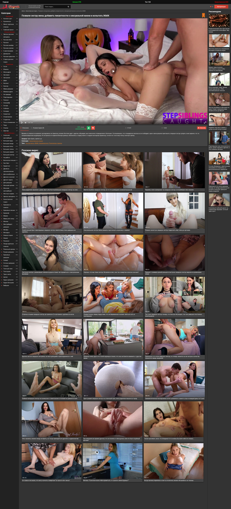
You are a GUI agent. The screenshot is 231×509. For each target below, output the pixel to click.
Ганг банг (6, 163)
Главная (5, 2)
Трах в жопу (7, 274)
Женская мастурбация (7, 189)
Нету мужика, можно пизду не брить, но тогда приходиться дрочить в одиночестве (50, 439)
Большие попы (8, 146)
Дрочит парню (8, 180)
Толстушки (6, 271)
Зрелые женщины (9, 196)
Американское (43, 143)
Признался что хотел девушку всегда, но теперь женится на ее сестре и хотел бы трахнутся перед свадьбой (172, 357)
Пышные (6, 241)
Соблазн (6, 108)
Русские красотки (9, 56)
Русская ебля (7, 40)
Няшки (5, 238)
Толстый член (7, 269)
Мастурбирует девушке (7, 225)
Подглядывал (7, 97)
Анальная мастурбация (7, 136)
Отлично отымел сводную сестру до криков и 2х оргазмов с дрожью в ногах (48, 314)
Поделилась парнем (55, 143)
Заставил (6, 75)
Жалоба (202, 128)
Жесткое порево (8, 194)
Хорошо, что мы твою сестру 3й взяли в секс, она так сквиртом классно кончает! (111, 272)
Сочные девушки (8, 263)
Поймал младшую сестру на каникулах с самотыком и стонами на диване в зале (49, 398)
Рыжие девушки (8, 252)
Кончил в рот (7, 18)
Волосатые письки (9, 160)
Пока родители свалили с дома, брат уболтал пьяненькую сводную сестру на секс (50, 190)
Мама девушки (8, 89)
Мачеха (5, 221)
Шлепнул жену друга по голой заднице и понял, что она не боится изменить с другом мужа (112, 357)
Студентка (6, 119)
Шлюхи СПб (77, 2)
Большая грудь (8, 141)
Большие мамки (8, 152)
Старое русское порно (8, 60)
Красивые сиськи (9, 210)
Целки (5, 277)
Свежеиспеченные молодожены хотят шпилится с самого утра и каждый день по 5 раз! (174, 398)
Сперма (5, 266)
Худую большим (8, 282)
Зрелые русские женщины (8, 35)
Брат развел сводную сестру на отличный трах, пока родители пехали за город (110, 398)
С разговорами (8, 51)
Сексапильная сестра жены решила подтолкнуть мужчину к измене (107, 230)
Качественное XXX (221, 2)
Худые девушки (8, 280)
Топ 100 (148, 2)
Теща (5, 125)
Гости (5, 66)
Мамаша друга (8, 91)
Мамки (5, 216)
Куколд (5, 86)
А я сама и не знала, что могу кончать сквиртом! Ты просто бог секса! (46, 480)
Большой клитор (8, 155)
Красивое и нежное (7, 206)
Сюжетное (6, 114)
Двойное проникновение (8, 170)
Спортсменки (7, 117)
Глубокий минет (8, 30)
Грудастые (6, 166)
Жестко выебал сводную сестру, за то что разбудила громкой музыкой (108, 190)
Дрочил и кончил (9, 177)
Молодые (6, 232)
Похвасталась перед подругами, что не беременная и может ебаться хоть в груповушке (109, 315)
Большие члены (8, 149)
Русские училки (8, 48)
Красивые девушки (6, 256)
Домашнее (6, 54)
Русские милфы (8, 45)
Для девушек (7, 182)
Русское (6, 42)
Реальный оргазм (9, 249)
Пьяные (5, 100)
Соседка (6, 111)
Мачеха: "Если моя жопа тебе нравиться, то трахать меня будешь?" (106, 480)
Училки (5, 128)
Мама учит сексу (8, 218)
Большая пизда (8, 143)
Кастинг (6, 83)
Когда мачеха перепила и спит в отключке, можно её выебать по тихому (168, 480)
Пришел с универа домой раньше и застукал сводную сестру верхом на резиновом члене (173, 273)
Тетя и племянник (9, 122)
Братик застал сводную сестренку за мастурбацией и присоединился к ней (47, 356)
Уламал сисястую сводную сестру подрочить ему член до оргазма (167, 230)
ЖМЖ (36, 143)
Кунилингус (7, 21)
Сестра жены (30, 143)
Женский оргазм (8, 185)
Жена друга (7, 72)
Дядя (5, 80)
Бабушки (6, 285)
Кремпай (6, 213)
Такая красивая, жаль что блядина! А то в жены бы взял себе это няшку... (169, 439)
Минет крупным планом (8, 25)
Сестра (5, 105)
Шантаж (6, 131)
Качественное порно (36, 141)
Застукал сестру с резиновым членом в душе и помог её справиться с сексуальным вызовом (50, 273)
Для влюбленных (9, 174)
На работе (6, 157)
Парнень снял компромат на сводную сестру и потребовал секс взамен (169, 190)
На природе (7, 94)
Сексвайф (6, 103)
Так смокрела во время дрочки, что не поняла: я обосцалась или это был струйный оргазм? (111, 439)
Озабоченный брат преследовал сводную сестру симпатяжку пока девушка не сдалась (49, 231)
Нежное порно (8, 235)
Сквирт (5, 260)
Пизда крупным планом (8, 245)
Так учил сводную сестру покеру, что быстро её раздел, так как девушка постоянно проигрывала (173, 315)
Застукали (6, 78)
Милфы (5, 230)
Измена (5, 69)
